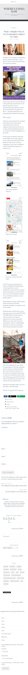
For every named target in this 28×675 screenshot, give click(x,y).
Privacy (3, 640)
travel (15, 406)
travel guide (16, 408)
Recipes (3, 627)
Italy (11, 406)
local (22, 572)
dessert (12, 566)
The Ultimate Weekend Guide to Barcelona (14, 485)
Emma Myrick (10, 401)
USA (22, 581)
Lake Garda (13, 377)
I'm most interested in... (6, 662)
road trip (20, 578)
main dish (7, 575)
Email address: (4, 655)
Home (2, 618)
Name (3, 448)
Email (3, 456)
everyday (13, 569)
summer (6, 581)
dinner (19, 566)
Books (2, 630)
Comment (4, 427)
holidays (7, 572)
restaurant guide (10, 578)
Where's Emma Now (14, 10)
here (11, 390)
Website (3, 464)
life (17, 572)
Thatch (8, 117)
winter (6, 583)
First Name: (4, 648)
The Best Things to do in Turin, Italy (16, 490)
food (20, 569)
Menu (15, 1)
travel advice (8, 408)
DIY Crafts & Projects (6, 633)
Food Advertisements (15, 528)
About (2, 621)
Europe (8, 406)
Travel (14, 28)
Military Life (4, 637)
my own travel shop (14, 284)
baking (6, 566)
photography (16, 575)
